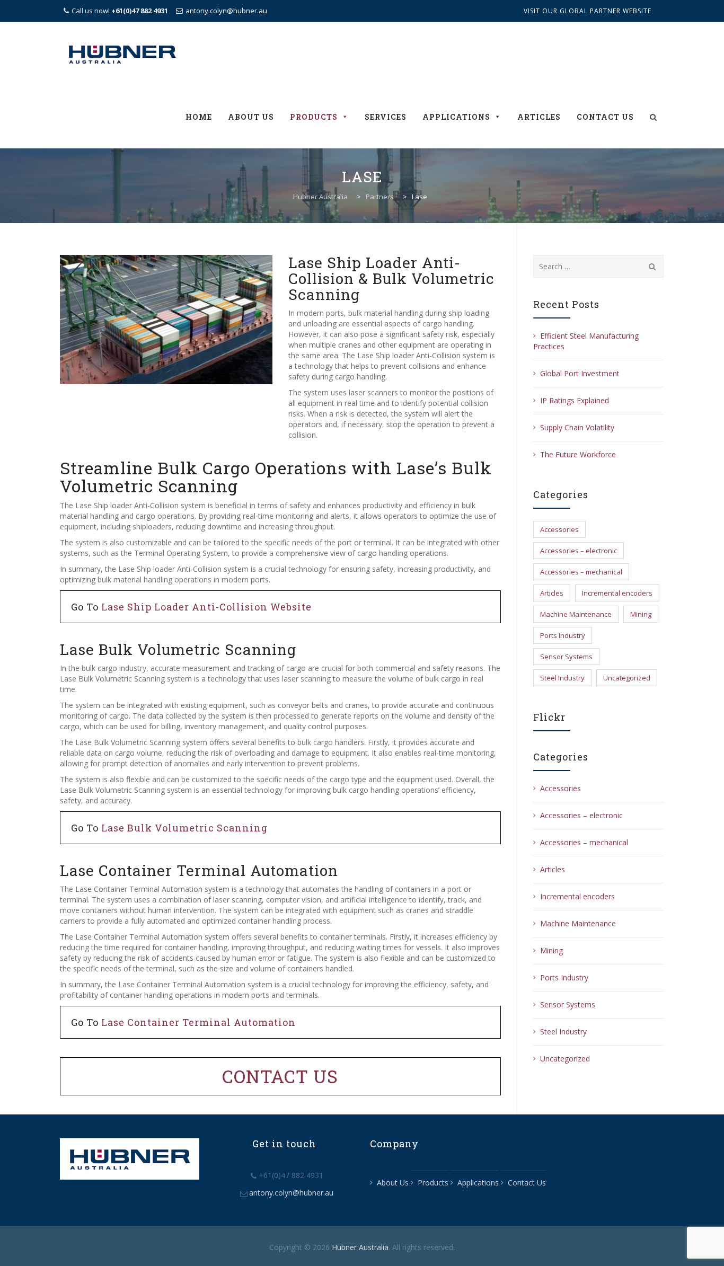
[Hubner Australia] (122, 53)
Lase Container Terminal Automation (198, 1022)
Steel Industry (562, 678)
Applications (456, 117)
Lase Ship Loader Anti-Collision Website (206, 606)
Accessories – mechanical (581, 572)
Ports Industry (562, 635)
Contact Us (605, 117)
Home (199, 117)
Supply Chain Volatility (577, 427)
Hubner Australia (360, 1247)
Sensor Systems (566, 656)
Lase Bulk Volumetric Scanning (184, 827)
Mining (640, 614)
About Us (251, 117)
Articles (539, 117)
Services (386, 117)
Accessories (559, 529)
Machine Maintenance (576, 614)
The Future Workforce (578, 454)
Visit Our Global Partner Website (587, 10)
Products (314, 117)
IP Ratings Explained (574, 400)
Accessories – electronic (578, 550)
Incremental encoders (617, 593)
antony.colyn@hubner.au (226, 10)
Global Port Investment (580, 373)
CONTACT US (280, 1076)
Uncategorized (626, 678)
